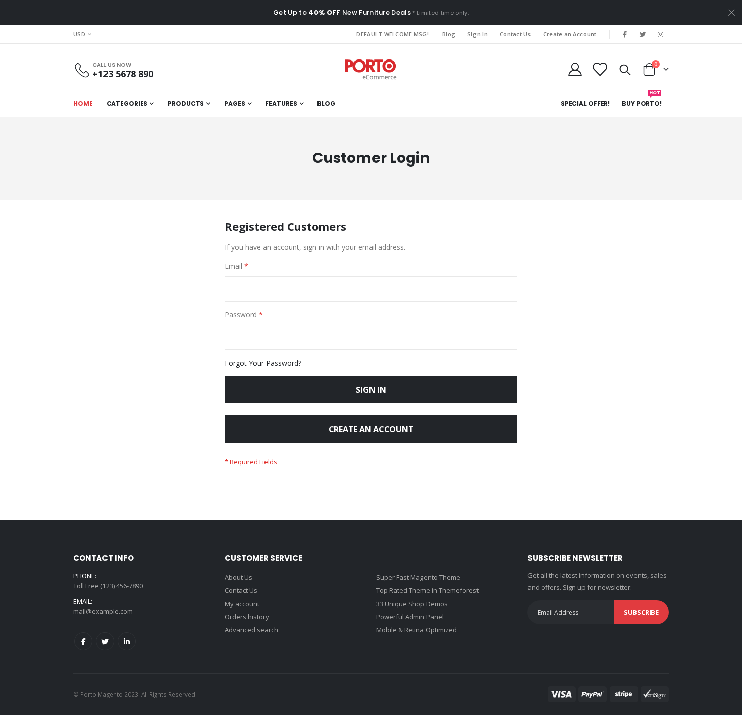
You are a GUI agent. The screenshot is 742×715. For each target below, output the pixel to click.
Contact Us (515, 34)
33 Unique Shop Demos (412, 603)
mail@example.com (103, 611)
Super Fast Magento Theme (418, 577)
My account (242, 603)
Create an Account (570, 34)
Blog (448, 34)
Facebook (83, 641)
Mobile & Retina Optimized (416, 629)
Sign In (477, 34)
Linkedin (127, 641)
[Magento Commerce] (371, 69)
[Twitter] (643, 34)
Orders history (247, 616)
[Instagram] (660, 34)
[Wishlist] (600, 69)
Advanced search (251, 629)
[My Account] (575, 69)
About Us (238, 577)
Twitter (105, 641)
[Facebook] (624, 34)
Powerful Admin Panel (410, 616)
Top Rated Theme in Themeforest (427, 590)
